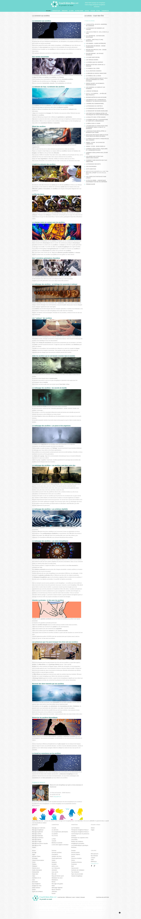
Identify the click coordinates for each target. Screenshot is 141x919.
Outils (87, 10)
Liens (73, 897)
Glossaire (82, 897)
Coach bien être (61, 897)
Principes (64, 10)
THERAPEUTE (105, 10)
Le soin (71, 10)
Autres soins (79, 10)
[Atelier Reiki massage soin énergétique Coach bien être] (64, 4)
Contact (77, 897)
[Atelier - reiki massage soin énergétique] (91, 866)
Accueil (48, 10)
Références (68, 897)
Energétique (56, 10)
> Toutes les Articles (89, 20)
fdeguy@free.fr (57, 796)
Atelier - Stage (95, 10)
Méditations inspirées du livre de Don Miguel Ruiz (97, 173)
